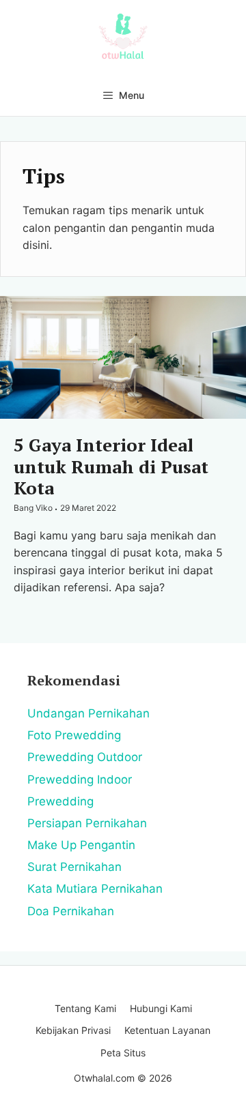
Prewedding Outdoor (84, 757)
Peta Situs (123, 1052)
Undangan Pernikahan (88, 713)
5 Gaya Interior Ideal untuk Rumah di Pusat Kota (111, 466)
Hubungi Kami (161, 1008)
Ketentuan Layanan (167, 1030)
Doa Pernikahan (70, 911)
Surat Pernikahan (74, 867)
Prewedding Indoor (79, 779)
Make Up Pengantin (81, 845)
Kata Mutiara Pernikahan (95, 888)
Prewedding (60, 801)
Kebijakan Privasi (73, 1030)
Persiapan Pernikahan (87, 823)
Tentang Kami (85, 1008)
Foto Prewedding (74, 735)
